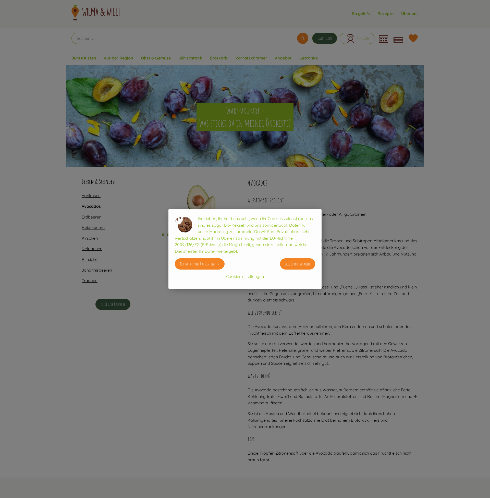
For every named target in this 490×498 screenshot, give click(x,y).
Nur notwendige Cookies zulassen (199, 263)
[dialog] (245, 249)
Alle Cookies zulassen (297, 263)
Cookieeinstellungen (245, 276)
